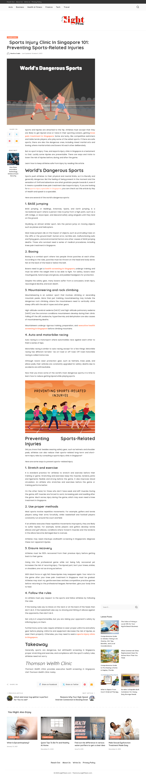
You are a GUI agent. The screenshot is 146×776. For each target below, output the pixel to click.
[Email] (16, 141)
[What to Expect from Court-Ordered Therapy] (110, 680)
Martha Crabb (15, 53)
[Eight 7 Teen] (73, 20)
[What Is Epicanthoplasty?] (22, 728)
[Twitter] (16, 134)
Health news (12, 37)
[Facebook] (9, 134)
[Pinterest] (9, 141)
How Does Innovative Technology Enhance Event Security (13, 171)
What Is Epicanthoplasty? (18, 743)
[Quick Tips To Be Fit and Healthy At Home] (56, 728)
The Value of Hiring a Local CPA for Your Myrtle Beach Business (129, 624)
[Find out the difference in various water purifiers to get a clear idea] (90, 728)
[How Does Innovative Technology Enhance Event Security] (13, 159)
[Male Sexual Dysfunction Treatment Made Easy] (124, 728)
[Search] (137, 7)
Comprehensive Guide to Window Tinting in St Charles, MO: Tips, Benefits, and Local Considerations (109, 641)
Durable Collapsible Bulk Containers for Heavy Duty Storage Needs (130, 692)
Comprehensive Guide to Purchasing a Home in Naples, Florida (109, 667)
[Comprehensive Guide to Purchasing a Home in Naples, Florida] (110, 656)
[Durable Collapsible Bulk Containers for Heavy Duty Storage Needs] (130, 680)
